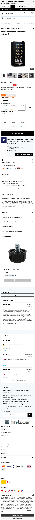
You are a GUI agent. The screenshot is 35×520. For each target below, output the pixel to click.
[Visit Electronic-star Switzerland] (9, 491)
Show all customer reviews (19, 380)
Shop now (13, 6)
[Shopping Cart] (33, 13)
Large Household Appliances (6, 23)
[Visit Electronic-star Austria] (6, 491)
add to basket (19, 133)
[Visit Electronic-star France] (12, 491)
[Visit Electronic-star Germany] (2, 491)
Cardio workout (4, 435)
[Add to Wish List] (33, 28)
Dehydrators (4, 441)
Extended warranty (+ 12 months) (16, 147)
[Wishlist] (29, 13)
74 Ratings (12, 34)
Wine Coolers (17, 23)
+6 (30, 107)
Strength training (5, 443)
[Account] (25, 13)
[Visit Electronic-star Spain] (19, 491)
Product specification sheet (6, 84)
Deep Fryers (4, 449)
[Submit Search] (2, 18)
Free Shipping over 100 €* (28, 9)
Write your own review (18, 295)
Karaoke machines (5, 446)
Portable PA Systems (6, 432)
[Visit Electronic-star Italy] (15, 491)
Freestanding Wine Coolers (28, 23)
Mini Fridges (4, 429)
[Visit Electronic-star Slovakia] (22, 491)
